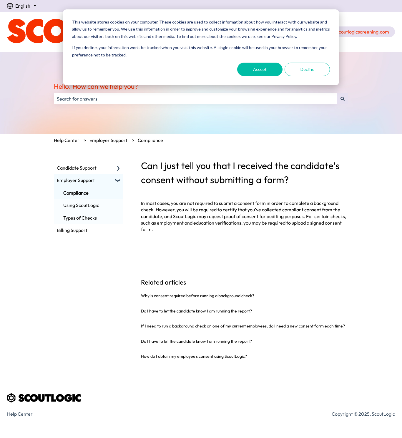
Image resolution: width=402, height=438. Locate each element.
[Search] (342, 98)
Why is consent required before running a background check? (197, 295)
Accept (260, 69)
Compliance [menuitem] (76, 193)
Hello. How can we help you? (96, 86)
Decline (307, 69)
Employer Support (108, 140)
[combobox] (195, 98)
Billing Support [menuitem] (72, 230)
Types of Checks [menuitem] (80, 218)
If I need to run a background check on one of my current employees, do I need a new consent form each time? (243, 326)
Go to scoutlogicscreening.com (356, 32)
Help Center (66, 140)
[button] (118, 168)
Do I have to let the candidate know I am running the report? (196, 311)
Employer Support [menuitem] (76, 180)
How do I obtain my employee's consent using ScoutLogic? (194, 356)
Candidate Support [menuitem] (77, 168)
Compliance (150, 140)
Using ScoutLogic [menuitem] (81, 205)
